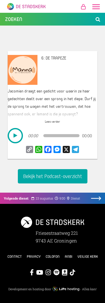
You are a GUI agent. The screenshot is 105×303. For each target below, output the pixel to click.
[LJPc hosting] (65, 289)
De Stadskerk (52, 6)
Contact (14, 256)
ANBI (68, 256)
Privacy (34, 256)
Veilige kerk (87, 256)
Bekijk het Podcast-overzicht (52, 176)
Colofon (53, 256)
